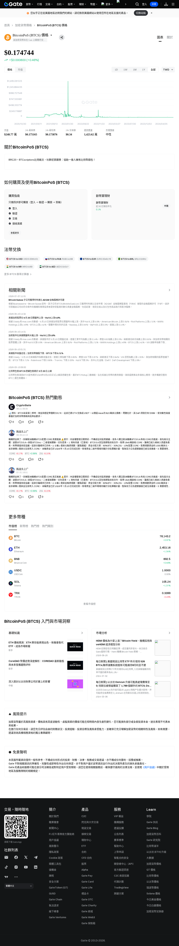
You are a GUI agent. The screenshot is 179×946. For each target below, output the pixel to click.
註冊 (154, 4)
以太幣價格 (152, 881)
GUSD (52, 893)
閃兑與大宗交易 (90, 822)
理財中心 (86, 840)
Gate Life (86, 887)
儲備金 (52, 869)
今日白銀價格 (153, 905)
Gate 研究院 (153, 840)
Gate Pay (86, 875)
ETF (83, 846)
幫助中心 (119, 846)
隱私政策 (54, 851)
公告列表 (119, 834)
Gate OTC (87, 899)
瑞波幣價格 (152, 887)
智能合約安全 (121, 857)
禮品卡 (85, 893)
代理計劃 (119, 881)
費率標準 (119, 840)
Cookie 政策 (56, 857)
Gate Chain (55, 899)
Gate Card (87, 881)
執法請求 (54, 905)
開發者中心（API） (124, 863)
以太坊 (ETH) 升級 (156, 851)
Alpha (84, 869)
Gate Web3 (88, 917)
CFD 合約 (86, 857)
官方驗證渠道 (121, 869)
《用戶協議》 (149, 767)
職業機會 (54, 822)
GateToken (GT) (58, 887)
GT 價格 (150, 869)
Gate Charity (88, 905)
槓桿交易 (86, 834)
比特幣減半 (152, 846)
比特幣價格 (152, 875)
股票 (83, 863)
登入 (144, 4)
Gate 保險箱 (88, 923)
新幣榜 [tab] (24, 526)
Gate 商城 (87, 911)
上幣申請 (119, 851)
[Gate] (13, 4)
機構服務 (119, 822)
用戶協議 (54, 840)
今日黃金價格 (153, 899)
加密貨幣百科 (153, 834)
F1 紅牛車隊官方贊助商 (61, 834)
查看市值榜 (89, 603)
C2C (83, 816)
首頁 (7, 25)
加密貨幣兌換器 (155, 911)
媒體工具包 (55, 863)
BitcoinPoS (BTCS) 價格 (52, 25)
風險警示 (54, 846)
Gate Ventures (57, 917)
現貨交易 (86, 828)
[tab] (160, 37)
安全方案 (54, 881)
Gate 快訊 (152, 822)
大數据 (150, 857)
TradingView (121, 887)
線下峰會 (54, 911)
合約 (83, 851)
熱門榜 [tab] (35, 526)
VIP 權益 (118, 816)
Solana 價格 (153, 893)
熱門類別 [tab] (47, 526)
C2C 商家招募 (121, 875)
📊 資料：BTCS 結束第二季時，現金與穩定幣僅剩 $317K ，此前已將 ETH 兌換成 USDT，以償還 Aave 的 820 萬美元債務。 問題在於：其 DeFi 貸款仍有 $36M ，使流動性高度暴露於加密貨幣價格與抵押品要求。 (89, 415)
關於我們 (54, 816)
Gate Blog (152, 828)
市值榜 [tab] (13, 526)
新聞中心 (54, 828)
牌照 (51, 875)
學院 (148, 816)
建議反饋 (119, 828)
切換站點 (141, 13)
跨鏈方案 (119, 893)
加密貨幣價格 (23, 25)
